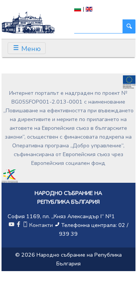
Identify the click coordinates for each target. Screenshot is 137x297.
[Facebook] (18, 225)
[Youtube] (11, 225)
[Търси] (129, 26)
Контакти (41, 225)
